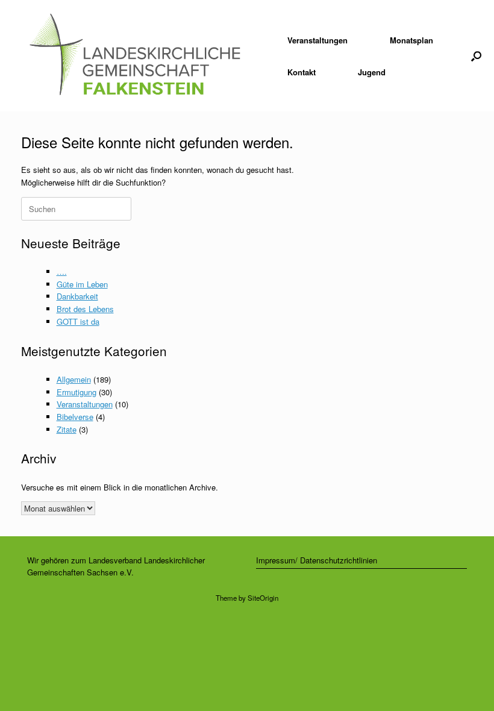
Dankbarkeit (77, 296)
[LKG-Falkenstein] (134, 55)
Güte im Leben (82, 284)
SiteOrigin (263, 598)
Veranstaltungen (317, 40)
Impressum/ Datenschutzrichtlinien (316, 560)
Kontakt (301, 72)
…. (62, 271)
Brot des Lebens (85, 309)
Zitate (67, 429)
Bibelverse (75, 416)
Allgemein (74, 379)
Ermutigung (76, 392)
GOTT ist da (78, 321)
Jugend (372, 72)
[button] (476, 55)
